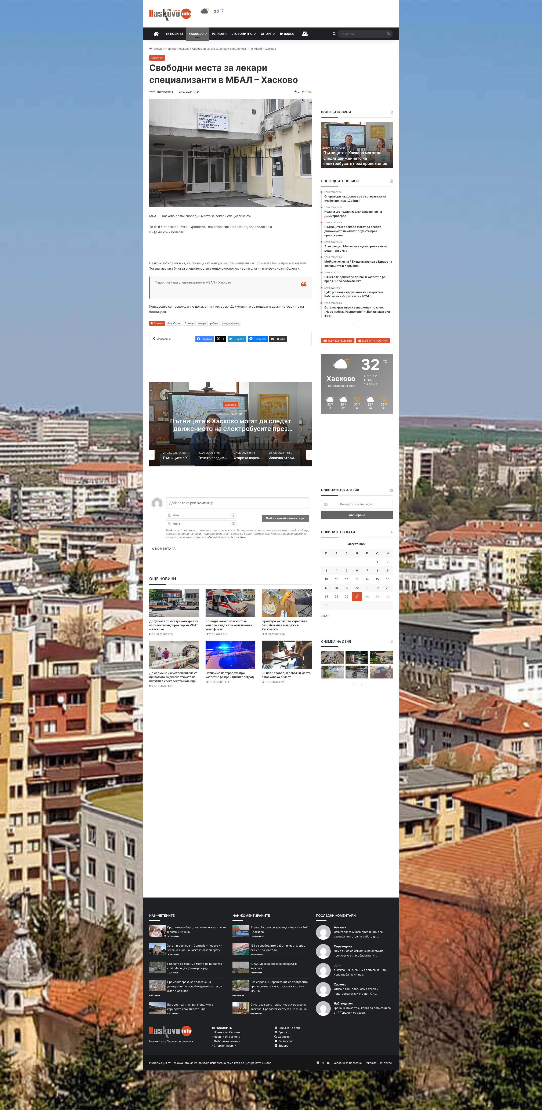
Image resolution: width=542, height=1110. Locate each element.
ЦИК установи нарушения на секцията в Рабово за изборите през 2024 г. (352, 158)
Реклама (370, 1063)
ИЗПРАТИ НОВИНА (374, 340)
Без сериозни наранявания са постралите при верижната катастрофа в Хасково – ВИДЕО (279, 986)
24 (326, 596)
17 (326, 587)
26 (346, 596)
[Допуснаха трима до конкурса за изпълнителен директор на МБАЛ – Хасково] (174, 603)
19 (346, 587)
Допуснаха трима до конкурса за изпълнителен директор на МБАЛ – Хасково (173, 625)
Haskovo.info (165, 91)
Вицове (283, 1045)
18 (336, 587)
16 (387, 579)
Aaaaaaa (340, 927)
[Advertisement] (230, 708)
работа (214, 323)
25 (336, 596)
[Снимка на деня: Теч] (357, 657)
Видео (289, 34)
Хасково (196, 34)
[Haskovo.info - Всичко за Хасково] (170, 14)
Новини (176, 34)
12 (346, 579)
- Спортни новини (224, 1045)
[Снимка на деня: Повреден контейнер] (332, 672)
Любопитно (242, 34)
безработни (174, 323)
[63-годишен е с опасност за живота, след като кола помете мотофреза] (231, 603)
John (337, 965)
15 (377, 579)
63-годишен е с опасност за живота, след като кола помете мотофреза (229, 625)
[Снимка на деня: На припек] (381, 657)
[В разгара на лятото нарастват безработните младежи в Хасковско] (287, 603)
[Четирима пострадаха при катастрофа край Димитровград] (231, 655)
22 (377, 587)
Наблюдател (343, 1003)
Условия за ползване (348, 1063)
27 (356, 596)
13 (356, 579)
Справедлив (343, 946)
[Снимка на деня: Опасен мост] (332, 657)
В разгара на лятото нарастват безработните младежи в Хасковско (284, 625)
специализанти (230, 323)
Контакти (385, 1063)
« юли (325, 616)
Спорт (266, 34)
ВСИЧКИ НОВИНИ (339, 340)
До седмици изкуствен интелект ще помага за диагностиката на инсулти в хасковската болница (173, 677)
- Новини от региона (226, 1036)
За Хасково (285, 1041)
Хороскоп (284, 1036)
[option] (230, 424)
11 (336, 579)
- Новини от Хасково (226, 1032)
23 (387, 587)
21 (367, 587)
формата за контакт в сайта (227, 537)
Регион (218, 34)
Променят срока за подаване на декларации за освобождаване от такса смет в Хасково (194, 986)
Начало (157, 48)
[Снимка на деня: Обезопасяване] (357, 672)
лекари (202, 323)
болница (189, 323)
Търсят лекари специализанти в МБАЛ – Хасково (193, 282)
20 (357, 587)
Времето (284, 1032)
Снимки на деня (289, 1027)
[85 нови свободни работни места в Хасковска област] (287, 655)
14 (367, 579)
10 (326, 579)
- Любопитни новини (226, 1041)
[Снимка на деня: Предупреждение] (381, 672)
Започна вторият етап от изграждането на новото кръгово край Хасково (230, 424)
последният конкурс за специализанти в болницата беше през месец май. (249, 263)
